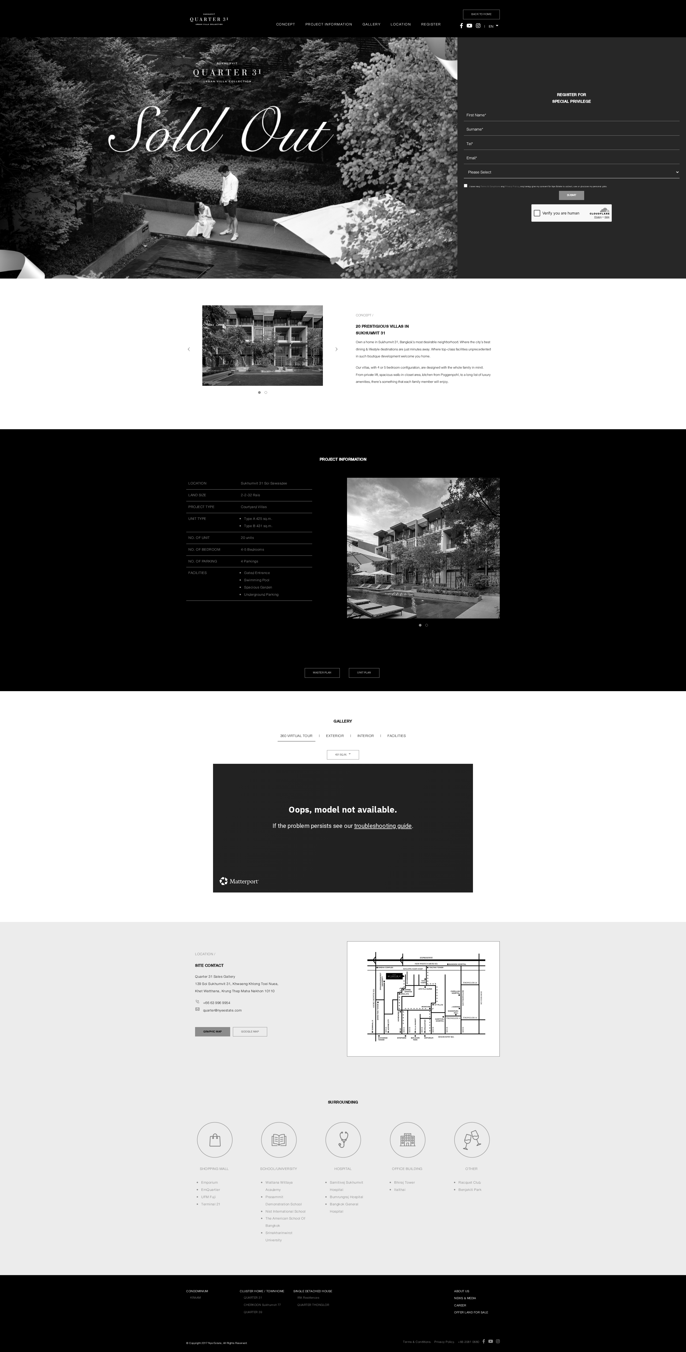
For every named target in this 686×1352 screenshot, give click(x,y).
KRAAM (195, 1297)
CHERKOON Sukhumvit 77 (262, 1304)
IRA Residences (308, 1297)
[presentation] (188, 349)
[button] (259, 392)
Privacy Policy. (444, 1341)
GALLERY (372, 24)
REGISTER (431, 24)
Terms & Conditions (490, 186)
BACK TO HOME (481, 14)
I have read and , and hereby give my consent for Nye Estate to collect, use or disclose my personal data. (538, 186)
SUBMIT (571, 195)
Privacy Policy (512, 186)
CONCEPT (285, 24)
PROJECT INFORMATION (328, 24)
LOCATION (401, 24)
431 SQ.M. (341, 754)
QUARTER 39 (253, 1312)
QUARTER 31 (253, 1297)
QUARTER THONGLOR (313, 1304)
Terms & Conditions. (417, 1341)
